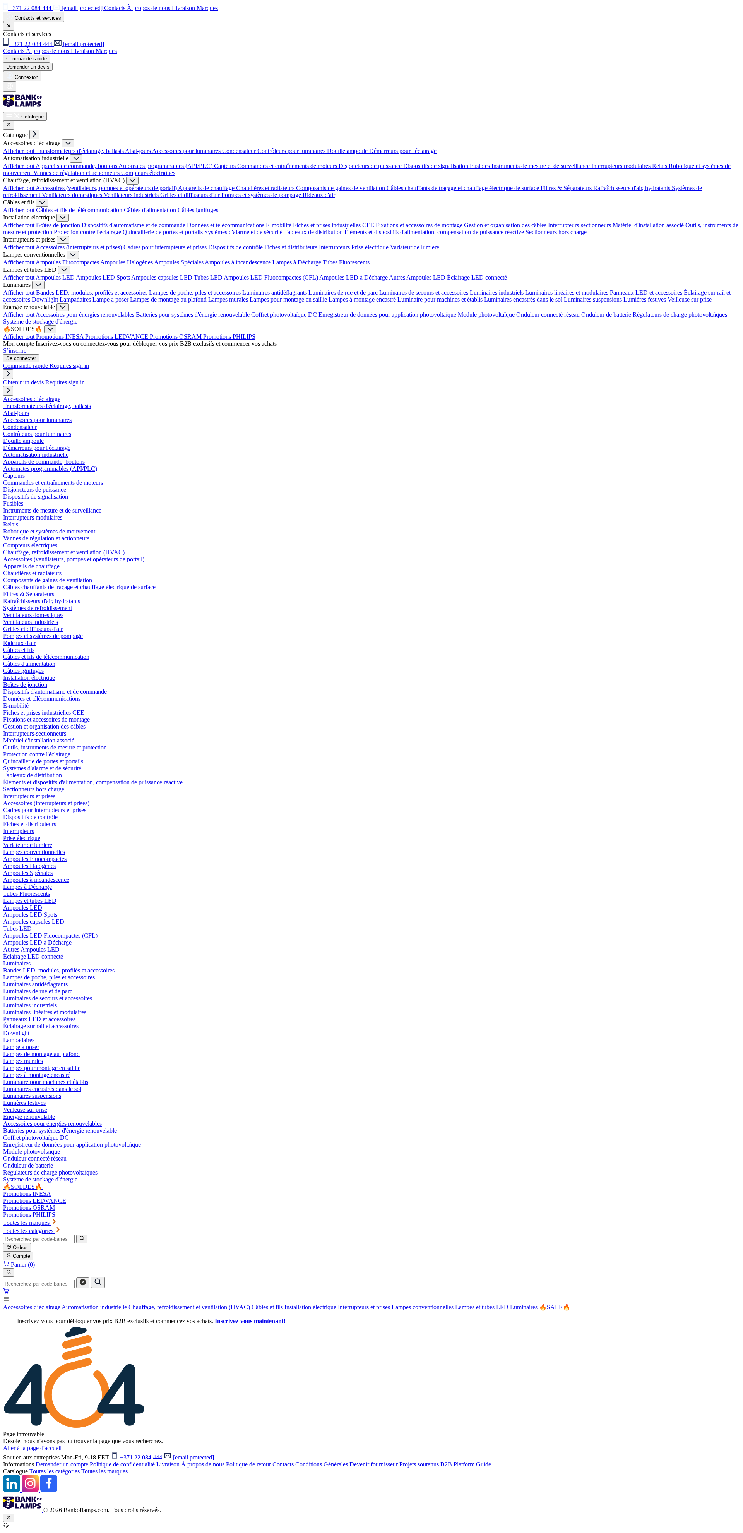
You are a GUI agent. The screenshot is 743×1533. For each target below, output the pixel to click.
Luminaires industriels (497, 292)
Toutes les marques (104, 1471)
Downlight (46, 299)
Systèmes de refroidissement (37, 608)
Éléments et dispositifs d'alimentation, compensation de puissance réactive (435, 232)
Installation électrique (310, 1307)
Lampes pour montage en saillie (289, 299)
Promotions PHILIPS (229, 336)
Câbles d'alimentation (151, 210)
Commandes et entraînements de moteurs (288, 166)
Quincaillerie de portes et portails (163, 232)
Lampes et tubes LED (481, 1307)
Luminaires (524, 1307)
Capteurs (225, 166)
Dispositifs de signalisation (436, 166)
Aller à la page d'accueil (32, 1448)
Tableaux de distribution (314, 232)
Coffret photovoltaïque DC (284, 314)
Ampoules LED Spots (103, 277)
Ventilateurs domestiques (73, 195)
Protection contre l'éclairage (88, 232)
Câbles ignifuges (198, 210)
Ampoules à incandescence (238, 262)
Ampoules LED (56, 277)
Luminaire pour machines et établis (440, 299)
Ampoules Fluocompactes (68, 262)
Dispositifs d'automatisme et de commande (134, 225)
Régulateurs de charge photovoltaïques (680, 314)
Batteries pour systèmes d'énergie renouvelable (193, 314)
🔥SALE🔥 (554, 1307)
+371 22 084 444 (141, 1457)
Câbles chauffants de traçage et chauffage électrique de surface (464, 188)
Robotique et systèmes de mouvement (49, 531)
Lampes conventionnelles (423, 1307)
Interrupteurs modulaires (621, 166)
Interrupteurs (335, 247)
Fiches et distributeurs (291, 247)
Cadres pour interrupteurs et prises (165, 247)
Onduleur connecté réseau (548, 314)
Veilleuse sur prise (690, 299)
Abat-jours (138, 150)
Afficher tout (19, 150)
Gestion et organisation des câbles (506, 225)
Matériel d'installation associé (649, 225)
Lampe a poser (111, 299)
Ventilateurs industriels (132, 195)
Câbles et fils (267, 1307)
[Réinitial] (82, 1283)
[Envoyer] (98, 1282)
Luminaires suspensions (593, 299)
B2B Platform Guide (465, 1464)
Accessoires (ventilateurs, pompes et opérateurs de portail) (107, 188)
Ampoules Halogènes (127, 262)
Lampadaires (76, 299)
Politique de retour (248, 1464)
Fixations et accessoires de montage (420, 225)
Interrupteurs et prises (364, 1307)
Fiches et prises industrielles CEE (334, 225)
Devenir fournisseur (373, 1464)
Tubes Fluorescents (346, 262)
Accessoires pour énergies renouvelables (86, 314)
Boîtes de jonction (59, 225)
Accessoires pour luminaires (187, 150)
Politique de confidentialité (122, 1464)
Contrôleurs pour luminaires (292, 150)
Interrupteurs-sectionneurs (580, 225)
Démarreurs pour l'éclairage (403, 150)
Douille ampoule (348, 150)
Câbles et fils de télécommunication (80, 210)
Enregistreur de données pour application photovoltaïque (388, 314)
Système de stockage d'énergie (40, 321)
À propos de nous (202, 1464)
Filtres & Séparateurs (567, 188)
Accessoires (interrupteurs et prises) (79, 247)
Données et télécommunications (226, 225)
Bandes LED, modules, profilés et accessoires (92, 292)
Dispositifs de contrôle (236, 247)
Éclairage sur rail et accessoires (41, 1026)
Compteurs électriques (148, 173)
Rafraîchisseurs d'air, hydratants (632, 188)
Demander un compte (62, 1464)
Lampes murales (229, 299)
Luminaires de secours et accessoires (424, 292)
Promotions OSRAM (176, 336)
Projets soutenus (419, 1464)
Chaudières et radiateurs (266, 188)
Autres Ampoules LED (418, 277)
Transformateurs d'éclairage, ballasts (80, 150)
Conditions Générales (321, 1464)
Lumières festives (645, 299)
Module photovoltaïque (487, 314)
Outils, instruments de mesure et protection (55, 747)
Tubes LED (209, 277)
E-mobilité (279, 225)
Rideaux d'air (319, 195)
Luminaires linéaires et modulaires (567, 292)
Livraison (168, 1464)
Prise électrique (370, 247)
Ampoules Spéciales (179, 262)
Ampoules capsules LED (162, 277)
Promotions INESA (60, 336)
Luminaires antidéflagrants (275, 292)
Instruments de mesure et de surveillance (541, 166)
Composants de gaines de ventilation (341, 188)
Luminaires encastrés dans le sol (524, 299)
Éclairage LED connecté (477, 277)
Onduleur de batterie (607, 314)
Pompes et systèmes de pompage (262, 195)
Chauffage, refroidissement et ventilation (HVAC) (189, 1307)
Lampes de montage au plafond (169, 299)
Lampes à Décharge (297, 262)
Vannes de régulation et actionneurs (77, 173)
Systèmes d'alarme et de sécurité (244, 232)
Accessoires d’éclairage (31, 1307)
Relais (660, 166)
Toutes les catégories (54, 1471)
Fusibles (480, 166)
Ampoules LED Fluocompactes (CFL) (271, 277)
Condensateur (239, 150)
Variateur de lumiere (414, 247)
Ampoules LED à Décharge (354, 277)
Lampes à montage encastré (363, 299)
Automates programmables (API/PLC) (166, 166)
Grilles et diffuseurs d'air (190, 195)
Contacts (283, 1464)
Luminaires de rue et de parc (343, 292)
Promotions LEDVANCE (117, 336)
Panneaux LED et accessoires (647, 292)
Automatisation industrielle (94, 1307)
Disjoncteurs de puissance (371, 166)
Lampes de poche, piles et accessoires (195, 292)
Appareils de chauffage (207, 188)
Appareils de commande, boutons (77, 166)
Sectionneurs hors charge (556, 232)
